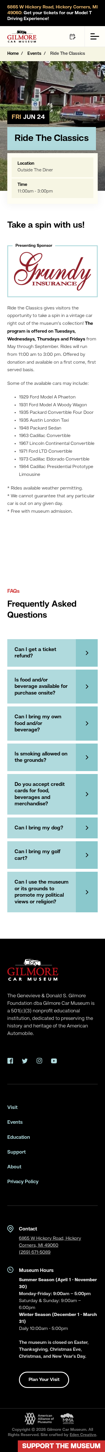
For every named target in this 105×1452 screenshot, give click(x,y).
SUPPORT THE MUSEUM (61, 1446)
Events (15, 1122)
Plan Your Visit (44, 1379)
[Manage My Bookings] (72, 36)
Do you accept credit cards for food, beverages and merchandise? (40, 794)
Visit (12, 1107)
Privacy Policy (22, 1181)
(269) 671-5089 (34, 1252)
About (14, 1167)
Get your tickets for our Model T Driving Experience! (52, 13)
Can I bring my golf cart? (37, 855)
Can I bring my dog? (39, 828)
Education (18, 1137)
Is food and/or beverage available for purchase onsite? (41, 686)
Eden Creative (83, 1435)
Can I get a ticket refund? (35, 653)
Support (16, 1152)
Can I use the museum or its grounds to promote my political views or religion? (42, 892)
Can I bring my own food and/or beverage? (38, 723)
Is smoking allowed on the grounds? (41, 757)
